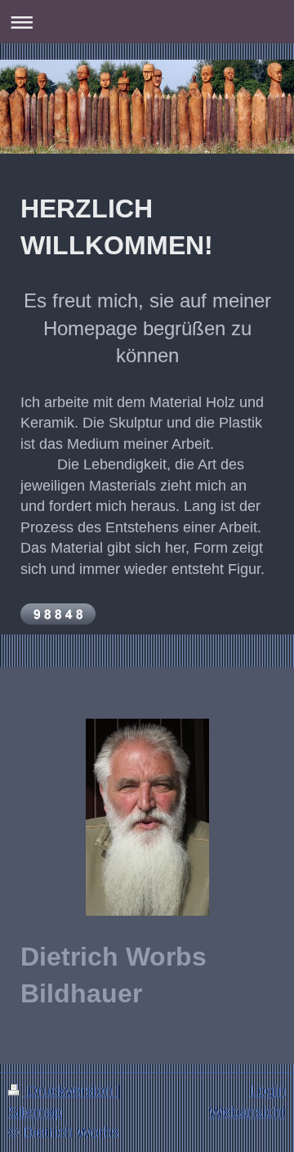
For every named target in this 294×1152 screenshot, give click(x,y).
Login (268, 1091)
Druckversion (70, 1091)
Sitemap (35, 1112)
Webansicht (247, 1112)
